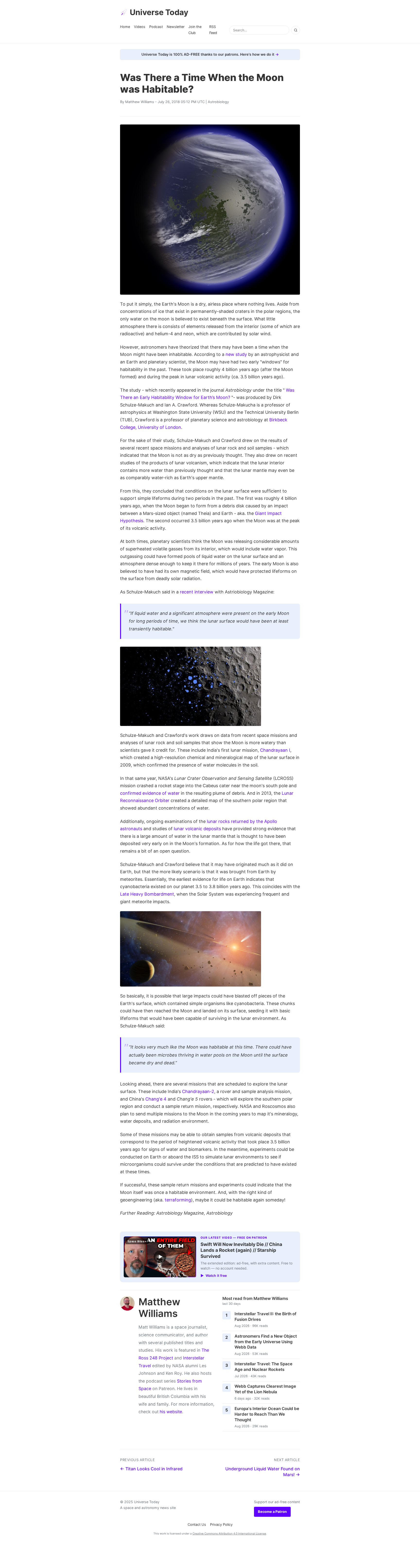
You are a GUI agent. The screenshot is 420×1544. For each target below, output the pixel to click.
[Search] (295, 30)
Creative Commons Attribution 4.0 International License (229, 1533)
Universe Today (159, 12)
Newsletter (175, 27)
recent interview (196, 591)
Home (125, 27)
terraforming (178, 1199)
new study (236, 354)
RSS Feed (213, 30)
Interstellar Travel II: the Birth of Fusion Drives (265, 1316)
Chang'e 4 (155, 1099)
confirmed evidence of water (150, 793)
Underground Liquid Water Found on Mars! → (262, 1471)
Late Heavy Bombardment (147, 894)
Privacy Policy (221, 1524)
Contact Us (197, 1524)
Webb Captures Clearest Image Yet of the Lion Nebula (265, 1389)
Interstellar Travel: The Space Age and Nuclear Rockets (263, 1366)
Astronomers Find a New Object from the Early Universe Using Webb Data (266, 1342)
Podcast (156, 27)
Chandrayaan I (275, 750)
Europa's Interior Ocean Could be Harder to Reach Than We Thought (267, 1414)
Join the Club (194, 30)
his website (171, 1411)
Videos (139, 27)
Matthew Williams (139, 102)
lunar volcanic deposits (197, 828)
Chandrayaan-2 (198, 1091)
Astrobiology (218, 102)
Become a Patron (272, 1511)
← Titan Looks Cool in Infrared (151, 1468)
